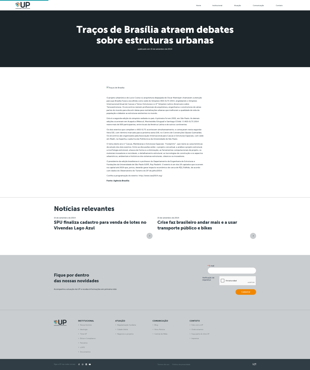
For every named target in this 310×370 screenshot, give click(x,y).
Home (198, 5)
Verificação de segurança (208, 279)
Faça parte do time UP (200, 334)
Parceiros (84, 343)
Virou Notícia (159, 329)
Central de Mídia (160, 334)
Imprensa (195, 338)
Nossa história (86, 325)
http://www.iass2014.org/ (150, 175)
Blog (156, 325)
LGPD (82, 347)
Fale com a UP (197, 325)
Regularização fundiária (126, 325)
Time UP (83, 334)
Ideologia (83, 329)
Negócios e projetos (125, 334)
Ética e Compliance (88, 338)
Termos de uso (163, 364)
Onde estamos (197, 329)
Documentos (85, 352)
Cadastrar (245, 292)
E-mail (211, 266)
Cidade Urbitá (122, 329)
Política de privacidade (181, 364)
